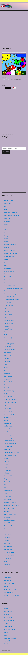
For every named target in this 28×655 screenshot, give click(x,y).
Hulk (5, 364)
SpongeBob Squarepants (11, 505)
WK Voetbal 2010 (9, 555)
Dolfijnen (7, 311)
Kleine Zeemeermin (10, 388)
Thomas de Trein (9, 526)
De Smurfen (7, 302)
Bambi (6, 238)
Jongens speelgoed (10, 629)
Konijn (6, 586)
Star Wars (7, 511)
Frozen (6, 332)
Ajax (5, 206)
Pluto (5, 467)
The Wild (7, 523)
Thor (5, 529)
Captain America (9, 271)
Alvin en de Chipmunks (11, 215)
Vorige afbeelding (6, 43)
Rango (6, 479)
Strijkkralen (8, 644)
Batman (6, 247)
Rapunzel (7, 482)
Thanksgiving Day (9, 520)
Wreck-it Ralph (8, 558)
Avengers (7, 236)
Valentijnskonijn (9, 592)
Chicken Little (8, 277)
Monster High (8, 438)
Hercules (7, 358)
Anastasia (7, 218)
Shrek (6, 493)
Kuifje (6, 393)
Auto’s (6, 233)
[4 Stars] (8, 79)
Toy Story (7, 537)
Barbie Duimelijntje (10, 244)
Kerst (5, 385)
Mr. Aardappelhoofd (10, 443)
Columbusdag (8, 283)
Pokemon (7, 473)
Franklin (6, 326)
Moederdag (7, 435)
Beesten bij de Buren (10, 253)
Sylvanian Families (10, 514)
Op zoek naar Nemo (10, 455)
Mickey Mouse (8, 426)
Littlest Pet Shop (9, 414)
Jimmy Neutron (8, 376)
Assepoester (8, 227)
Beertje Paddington (10, 250)
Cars (5, 274)
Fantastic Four (8, 323)
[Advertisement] (14, 26)
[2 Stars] (5, 79)
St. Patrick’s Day (9, 508)
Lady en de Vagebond (10, 402)
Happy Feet (7, 352)
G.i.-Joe (6, 335)
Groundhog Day (9, 344)
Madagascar (8, 417)
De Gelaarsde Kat (9, 286)
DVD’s (6, 623)
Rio (5, 488)
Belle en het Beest (9, 256)
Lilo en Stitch (8, 411)
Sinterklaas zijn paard (11, 589)
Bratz (5, 265)
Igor (5, 370)
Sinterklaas (7, 496)
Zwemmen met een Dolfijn (12, 595)
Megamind (7, 423)
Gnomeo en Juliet (9, 338)
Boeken (6, 614)
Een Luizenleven (9, 320)
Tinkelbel (7, 532)
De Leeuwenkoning (10, 294)
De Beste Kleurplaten (7, 650)
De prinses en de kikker (11, 299)
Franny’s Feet (8, 329)
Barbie (6, 241)
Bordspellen (8, 617)
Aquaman (7, 221)
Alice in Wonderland (10, 212)
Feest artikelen (8, 626)
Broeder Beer (8, 268)
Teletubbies (7, 517)
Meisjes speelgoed (10, 638)
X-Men (6, 561)
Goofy (6, 341)
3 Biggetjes (7, 203)
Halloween (7, 346)
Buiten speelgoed (9, 620)
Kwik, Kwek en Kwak (10, 399)
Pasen (6, 458)
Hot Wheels (7, 361)
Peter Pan (7, 461)
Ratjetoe (6, 485)
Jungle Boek (7, 379)
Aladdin (6, 209)
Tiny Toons (7, 535)
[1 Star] (3, 79)
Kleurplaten (7, 577)
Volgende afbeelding (18, 43)
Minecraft (7, 429)
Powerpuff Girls (9, 476)
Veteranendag (8, 549)
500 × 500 (14, 95)
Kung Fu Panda (8, 396)
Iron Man (7, 373)
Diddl (5, 308)
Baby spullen (8, 611)
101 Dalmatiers (8, 200)
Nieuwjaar (7, 449)
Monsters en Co (9, 440)
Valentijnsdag (8, 546)
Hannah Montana (9, 349)
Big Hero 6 (7, 259)
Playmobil (7, 641)
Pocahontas (7, 470)
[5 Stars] (10, 79)
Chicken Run (8, 280)
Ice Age (6, 367)
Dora (5, 317)
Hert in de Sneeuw (9, 583)
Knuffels (6, 632)
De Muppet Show (9, 296)
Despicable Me (8, 305)
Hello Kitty (7, 355)
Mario (6, 420)
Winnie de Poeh (9, 552)
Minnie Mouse (8, 432)
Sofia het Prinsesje (10, 502)
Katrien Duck (8, 382)
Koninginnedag (9, 391)
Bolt (5, 262)
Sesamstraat (8, 490)
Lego (5, 405)
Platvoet (6, 464)
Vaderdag (7, 543)
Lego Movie (7, 408)
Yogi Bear (7, 564)
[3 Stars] (6, 79)
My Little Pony (8, 446)
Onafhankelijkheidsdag (11, 452)
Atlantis (6, 230)
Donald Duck (8, 314)
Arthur (6, 224)
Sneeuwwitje (8, 499)
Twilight (6, 540)
